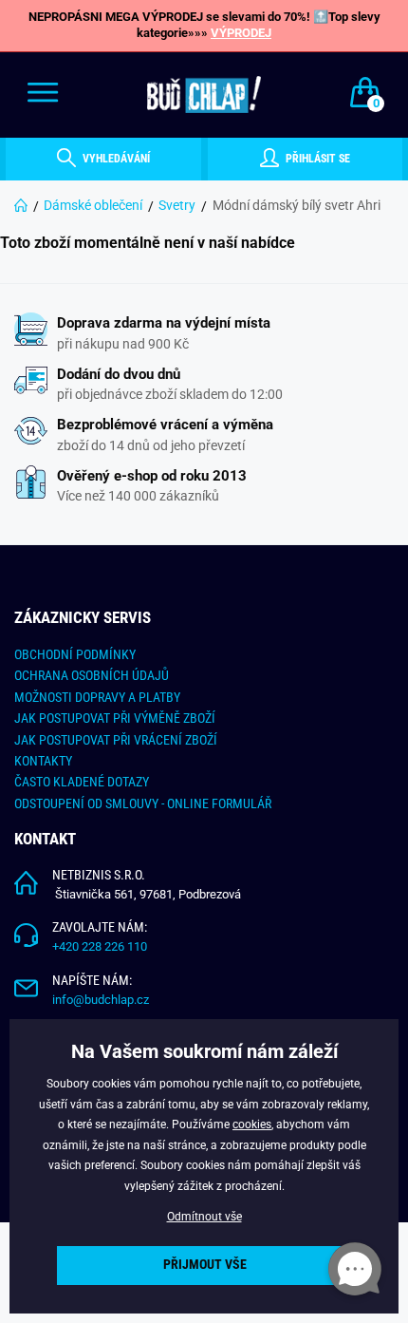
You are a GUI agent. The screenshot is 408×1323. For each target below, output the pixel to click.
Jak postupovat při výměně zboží (114, 718)
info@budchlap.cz (100, 999)
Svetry (176, 205)
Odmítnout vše (204, 1216)
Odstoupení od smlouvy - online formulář (142, 803)
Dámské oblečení (93, 205)
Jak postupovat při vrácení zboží (115, 739)
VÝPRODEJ (241, 33)
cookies (251, 1124)
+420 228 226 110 (99, 946)
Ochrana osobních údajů (91, 675)
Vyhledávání (115, 158)
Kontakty (43, 760)
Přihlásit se (316, 158)
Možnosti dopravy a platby (97, 697)
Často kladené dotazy (81, 781)
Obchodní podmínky (75, 654)
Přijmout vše (205, 1265)
